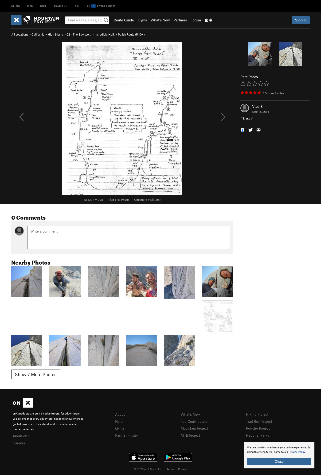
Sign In (300, 20)
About (120, 414)
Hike (43, 5)
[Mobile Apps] (208, 20)
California (37, 34)
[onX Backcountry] (101, 6)
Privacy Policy (297, 452)
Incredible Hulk (104, 34)
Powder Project (258, 428)
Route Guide (124, 20)
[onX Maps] (23, 406)
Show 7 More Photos (35, 374)
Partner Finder (126, 435)
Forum (196, 20)
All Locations (19, 34)
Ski (77, 5)
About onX (21, 436)
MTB (30, 5)
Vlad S (257, 106)
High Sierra (55, 34)
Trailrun (61, 5)
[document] (279, 455)
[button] (242, 129)
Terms (170, 469)
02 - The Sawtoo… (79, 34)
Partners (180, 20)
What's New (160, 20)
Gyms (142, 20)
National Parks (257, 435)
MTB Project (190, 435)
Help (119, 421)
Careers (19, 443)
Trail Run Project (259, 421)
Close (279, 461)
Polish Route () (131, 34)
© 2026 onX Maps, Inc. (148, 469)
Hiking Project (257, 414)
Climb (15, 5)
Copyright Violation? (147, 199)
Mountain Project (194, 428)
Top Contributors (194, 421)
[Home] (37, 20)
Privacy (182, 469)
